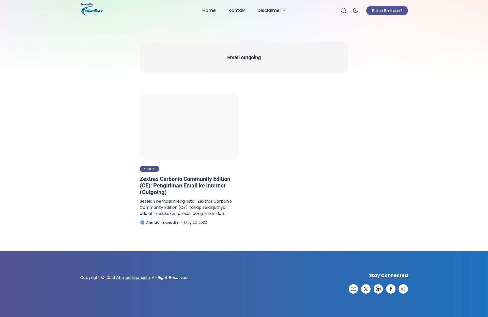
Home (209, 10)
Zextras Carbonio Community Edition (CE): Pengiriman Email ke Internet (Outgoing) (185, 186)
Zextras (149, 168)
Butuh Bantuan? (387, 10)
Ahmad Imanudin (133, 277)
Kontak (236, 10)
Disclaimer (269, 10)
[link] (353, 289)
